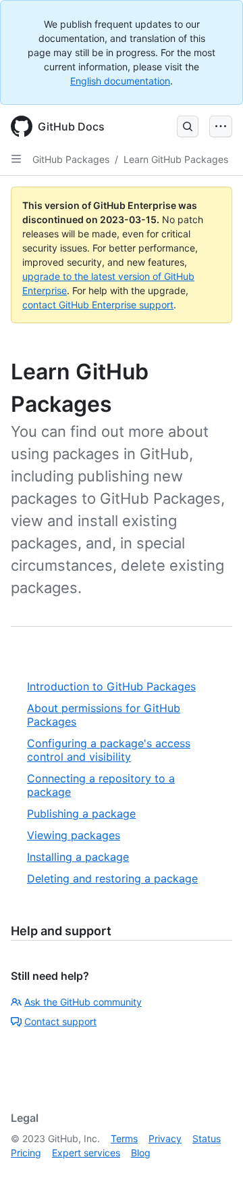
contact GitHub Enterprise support (97, 304)
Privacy (165, 1138)
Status (206, 1138)
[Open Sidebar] (16, 159)
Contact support (60, 1021)
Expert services (86, 1152)
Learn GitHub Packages (176, 159)
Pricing (26, 1152)
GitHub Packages (70, 159)
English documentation (120, 81)
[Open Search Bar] (187, 126)
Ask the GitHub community (83, 1002)
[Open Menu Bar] (220, 126)
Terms (124, 1138)
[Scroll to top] (213, 1173)
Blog (141, 1152)
